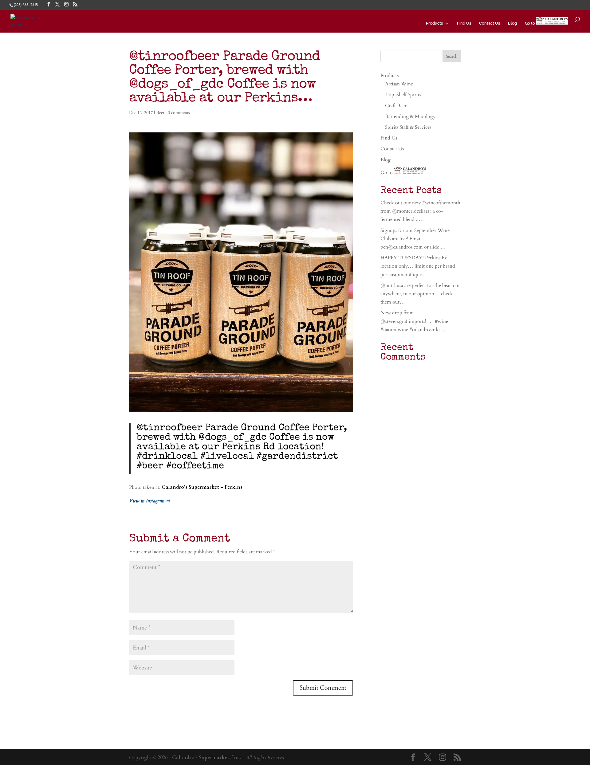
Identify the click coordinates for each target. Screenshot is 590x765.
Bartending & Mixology (410, 116)
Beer (160, 113)
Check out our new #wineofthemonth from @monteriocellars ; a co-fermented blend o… (420, 211)
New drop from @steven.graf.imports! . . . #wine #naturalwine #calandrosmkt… (414, 321)
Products (434, 23)
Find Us (464, 23)
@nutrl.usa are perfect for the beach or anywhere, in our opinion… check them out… (420, 293)
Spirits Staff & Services (408, 127)
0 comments (179, 113)
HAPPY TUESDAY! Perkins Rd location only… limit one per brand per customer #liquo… (417, 266)
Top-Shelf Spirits (403, 94)
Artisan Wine (399, 83)
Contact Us (489, 23)
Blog (512, 23)
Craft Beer (396, 105)
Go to (530, 23)
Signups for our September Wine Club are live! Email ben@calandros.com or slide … (415, 238)
